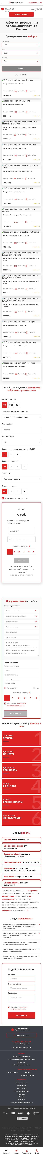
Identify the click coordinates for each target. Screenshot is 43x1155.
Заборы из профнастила (21, 1057)
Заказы (16, 1153)
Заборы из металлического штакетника (21, 1059)
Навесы (27, 1072)
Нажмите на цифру (21, 546)
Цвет (3, 49)
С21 (17, 405)
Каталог (6, 1153)
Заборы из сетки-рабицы (21, 1065)
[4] (28, 552)
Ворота (4, 57)
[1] (14, 552)
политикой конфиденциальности (16, 705)
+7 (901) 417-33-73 (35, 3)
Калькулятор (21, 1085)
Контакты (21, 1094)
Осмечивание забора (21, 1091)
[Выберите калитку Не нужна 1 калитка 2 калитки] (21, 627)
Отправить (15, 713)
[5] (33, 552)
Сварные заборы (12, 1072)
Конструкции (21, 1088)
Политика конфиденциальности (22, 1102)
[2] (19, 552)
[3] (24, 552)
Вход (37, 1153)
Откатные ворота (27, 1075)
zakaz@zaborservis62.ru (21, 1047)
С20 (11, 405)
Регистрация (26, 1153)
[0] (9, 552)
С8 (4, 405)
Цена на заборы (21, 1083)
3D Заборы (21, 1062)
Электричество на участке (16, 498)
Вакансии (21, 1099)
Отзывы (21, 1097)
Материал (5, 41)
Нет (4, 467)
